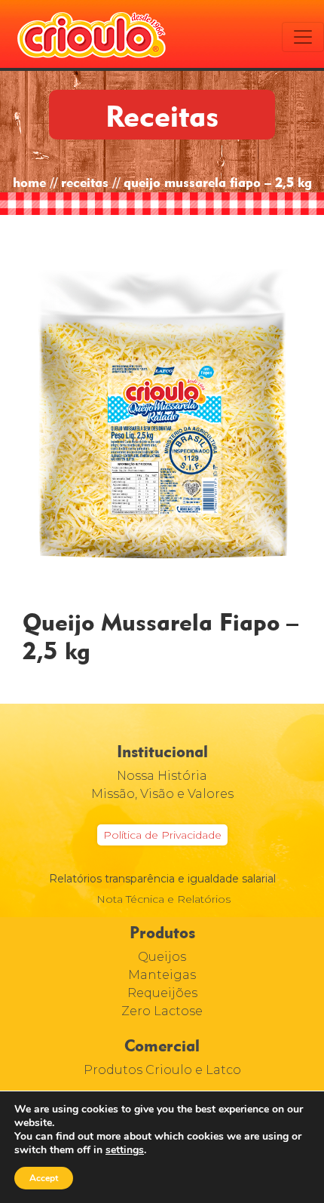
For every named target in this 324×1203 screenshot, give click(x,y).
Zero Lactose (162, 1011)
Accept (43, 1178)
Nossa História (162, 776)
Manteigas (162, 975)
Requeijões (162, 993)
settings (124, 1150)
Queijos (162, 957)
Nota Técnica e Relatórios (163, 899)
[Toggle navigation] (303, 37)
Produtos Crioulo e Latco (162, 1070)
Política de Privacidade (162, 835)
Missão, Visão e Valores (162, 794)
